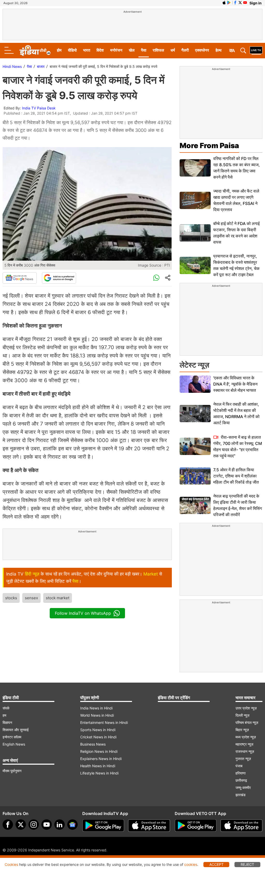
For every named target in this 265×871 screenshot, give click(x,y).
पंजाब (238, 766)
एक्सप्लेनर (202, 50)
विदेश (100, 50)
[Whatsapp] (156, 278)
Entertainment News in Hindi (104, 722)
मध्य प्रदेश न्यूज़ (245, 737)
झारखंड (240, 795)
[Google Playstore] (103, 825)
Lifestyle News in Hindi (99, 773)
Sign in (255, 3)
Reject (247, 864)
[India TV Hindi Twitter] (240, 2)
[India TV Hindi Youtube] (245, 2)
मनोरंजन (116, 50)
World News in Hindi (97, 715)
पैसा (143, 50)
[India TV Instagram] (33, 824)
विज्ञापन (7, 722)
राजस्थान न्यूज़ (244, 751)
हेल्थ (219, 50)
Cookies (11, 864)
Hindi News (12, 66)
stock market (57, 597)
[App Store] (149, 825)
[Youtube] (46, 824)
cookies (190, 864)
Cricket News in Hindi (98, 737)
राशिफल (158, 50)
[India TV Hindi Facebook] (235, 2)
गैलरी (185, 50)
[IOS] (224, 2)
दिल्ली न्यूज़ (242, 715)
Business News (93, 744)
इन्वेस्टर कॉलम (12, 737)
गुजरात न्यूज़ (243, 758)
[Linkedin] (59, 824)
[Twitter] (21, 824)
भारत (86, 50)
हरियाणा (240, 773)
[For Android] (196, 825)
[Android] (229, 2)
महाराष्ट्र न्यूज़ (244, 744)
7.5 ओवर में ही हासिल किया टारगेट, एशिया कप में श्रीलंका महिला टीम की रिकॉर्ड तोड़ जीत (236, 476)
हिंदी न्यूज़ (32, 574)
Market (150, 574)
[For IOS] (241, 825)
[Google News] (20, 278)
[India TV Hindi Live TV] (256, 50)
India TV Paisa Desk (39, 108)
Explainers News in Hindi (101, 758)
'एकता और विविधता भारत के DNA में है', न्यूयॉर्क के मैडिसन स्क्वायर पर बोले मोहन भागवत (235, 384)
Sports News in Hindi (97, 730)
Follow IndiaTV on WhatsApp (83, 613)
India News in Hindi (96, 708)
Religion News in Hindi (98, 751)
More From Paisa (209, 145)
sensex (31, 597)
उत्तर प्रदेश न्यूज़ (246, 708)
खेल (132, 50)
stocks (11, 597)
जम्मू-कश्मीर (243, 787)
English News (14, 744)
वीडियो (72, 50)
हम (4, 715)
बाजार (41, 66)
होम (59, 50)
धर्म (173, 50)
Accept (216, 864)
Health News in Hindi (97, 766)
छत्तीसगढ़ (241, 780)
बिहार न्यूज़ (242, 730)
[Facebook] (8, 824)
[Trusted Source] (59, 278)
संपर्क (6, 708)
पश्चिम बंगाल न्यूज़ (246, 722)
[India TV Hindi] (34, 50)
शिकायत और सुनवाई (16, 730)
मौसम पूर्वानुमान (12, 771)
